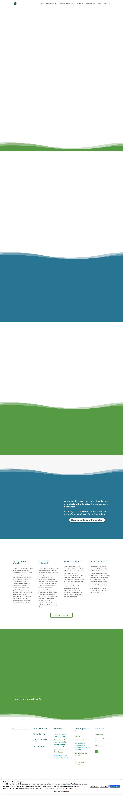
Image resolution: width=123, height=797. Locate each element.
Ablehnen (104, 786)
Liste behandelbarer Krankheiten (87, 520)
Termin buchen (51, 3)
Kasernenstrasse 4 (17, 65)
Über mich (80, 3)
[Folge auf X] (96, 751)
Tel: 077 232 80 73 (17, 70)
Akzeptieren (114, 786)
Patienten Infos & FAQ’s (66, 3)
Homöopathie (90, 3)
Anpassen (94, 786)
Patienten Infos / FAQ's (61, 176)
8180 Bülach (15, 68)
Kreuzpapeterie (74, 368)
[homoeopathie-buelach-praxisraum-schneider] (61, 450)
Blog (99, 3)
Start (42, 3)
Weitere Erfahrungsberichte (28, 699)
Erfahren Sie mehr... (61, 615)
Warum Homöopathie (61, 211)
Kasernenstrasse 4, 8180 (27, 184)
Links (105, 3)
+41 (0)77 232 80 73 (61, 758)
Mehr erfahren (82, 141)
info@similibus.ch (27, 182)
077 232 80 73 (28, 179)
